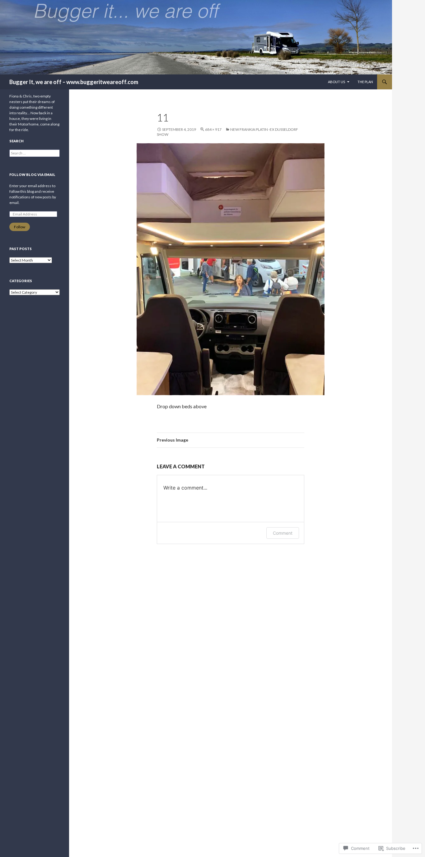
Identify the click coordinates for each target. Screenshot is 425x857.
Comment (282, 533)
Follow (19, 227)
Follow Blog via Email (32, 175)
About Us (336, 82)
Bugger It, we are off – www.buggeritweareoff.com (73, 81)
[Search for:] (34, 153)
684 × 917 (213, 129)
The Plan (365, 82)
